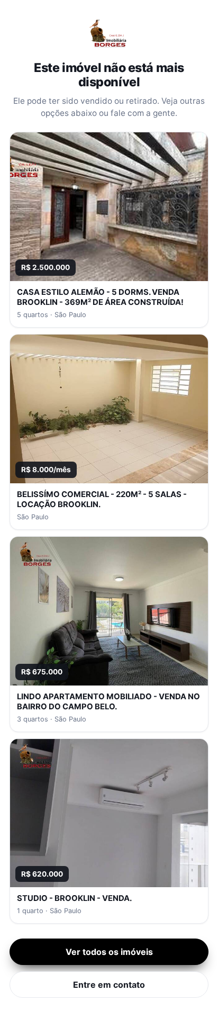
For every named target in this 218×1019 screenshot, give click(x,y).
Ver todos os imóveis (109, 951)
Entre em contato (109, 984)
